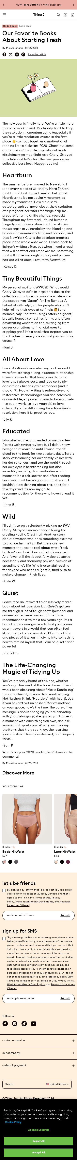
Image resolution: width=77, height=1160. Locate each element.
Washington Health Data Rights (26, 984)
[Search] (58, 15)
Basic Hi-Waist (13, 851)
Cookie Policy (13, 1122)
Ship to (9, 1084)
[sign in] (66, 15)
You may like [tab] (12, 786)
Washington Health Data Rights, (34, 901)
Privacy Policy (65, 981)
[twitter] (11, 54)
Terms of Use (42, 897)
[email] (17, 55)
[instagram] (14, 1023)
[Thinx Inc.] (38, 14)
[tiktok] (24, 1023)
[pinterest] (23, 55)
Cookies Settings (38, 1130)
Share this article (37, 54)
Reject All (38, 1141)
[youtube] (33, 1023)
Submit (65, 915)
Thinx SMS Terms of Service (23, 981)
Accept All (38, 1152)
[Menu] (4, 15)
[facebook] (4, 54)
